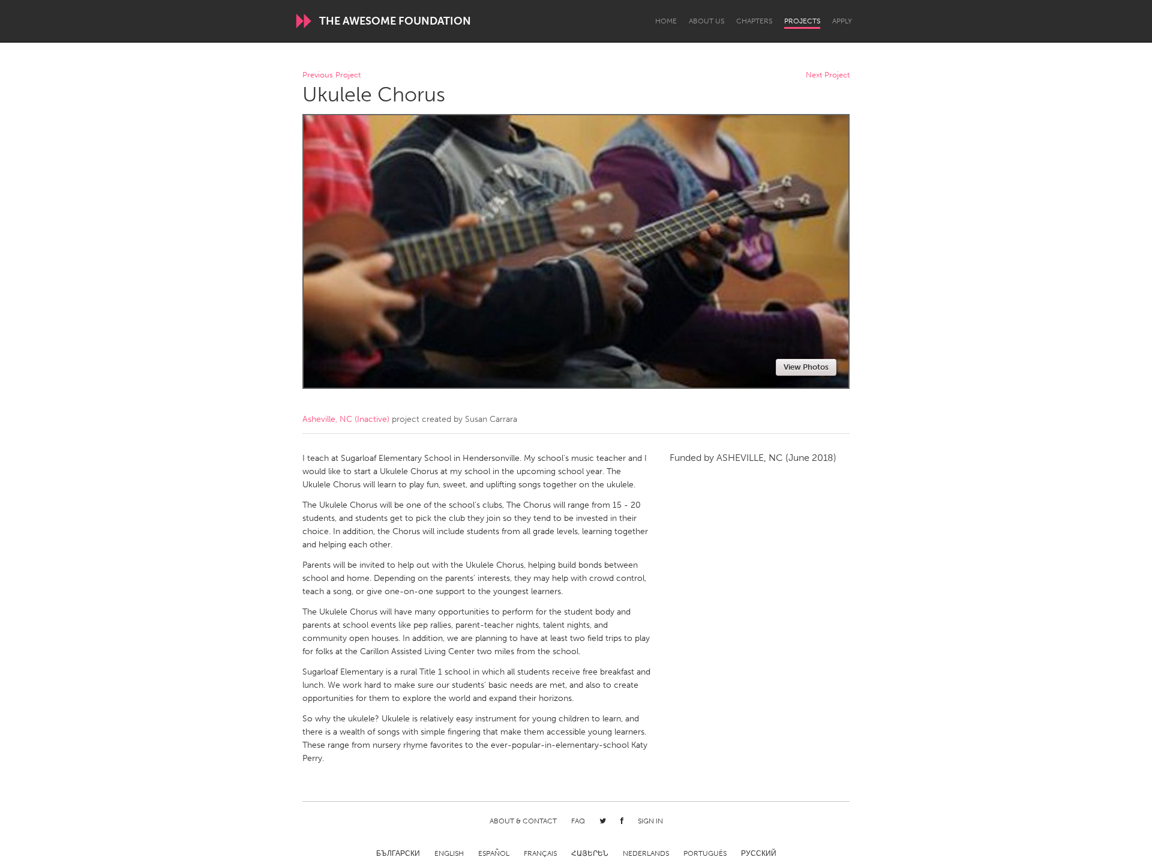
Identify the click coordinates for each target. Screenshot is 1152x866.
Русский (758, 853)
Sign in (650, 821)
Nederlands (646, 853)
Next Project (828, 75)
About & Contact (523, 821)
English (449, 853)
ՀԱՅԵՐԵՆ (589, 853)
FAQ (578, 821)
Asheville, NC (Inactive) (345, 419)
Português (705, 853)
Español (493, 853)
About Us (706, 21)
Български (398, 853)
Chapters (754, 21)
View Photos (806, 366)
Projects (802, 21)
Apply (842, 21)
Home (666, 21)
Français (540, 853)
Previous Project (331, 75)
